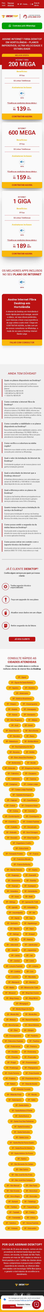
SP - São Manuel (13, 1185)
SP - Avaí (14, 725)
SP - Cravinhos (10, 822)
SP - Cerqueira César (30, 806)
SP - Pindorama (30, 1052)
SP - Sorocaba (31, 1196)
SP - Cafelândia (14, 779)
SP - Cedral (10, 806)
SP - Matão (10, 988)
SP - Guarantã (30, 875)
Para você (3, 4)
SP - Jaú (29, 955)
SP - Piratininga (12, 1068)
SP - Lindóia (15, 971)
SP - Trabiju (30, 1212)
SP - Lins (30, 971)
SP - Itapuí (30, 929)
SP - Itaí (32, 913)
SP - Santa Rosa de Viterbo (22, 1148)
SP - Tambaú (12, 1207)
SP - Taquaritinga (30, 1207)
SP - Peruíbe (12, 1052)
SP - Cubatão (12, 827)
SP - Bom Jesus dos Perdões (22, 757)
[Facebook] (22, 1295)
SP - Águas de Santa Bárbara (22, 683)
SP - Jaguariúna (30, 950)
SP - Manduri (31, 982)
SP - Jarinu (15, 955)
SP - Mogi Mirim (32, 998)
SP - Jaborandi (12, 945)
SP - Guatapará (30, 886)
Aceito (12, 1306)
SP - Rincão (32, 1095)
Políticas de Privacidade (29, 1300)
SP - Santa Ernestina (22, 1127)
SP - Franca (33, 854)
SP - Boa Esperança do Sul (22, 747)
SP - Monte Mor (31, 1014)
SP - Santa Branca (22, 1116)
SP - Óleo (14, 1030)
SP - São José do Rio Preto (22, 1175)
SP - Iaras (15, 897)
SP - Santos (22, 1159)
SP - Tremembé (14, 1218)
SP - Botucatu (10, 768)
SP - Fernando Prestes (14, 854)
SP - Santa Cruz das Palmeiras (22, 1121)
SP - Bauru (30, 736)
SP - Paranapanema (13, 1036)
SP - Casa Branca (30, 800)
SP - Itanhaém (12, 923)
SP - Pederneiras (13, 1046)
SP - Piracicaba (30, 1057)
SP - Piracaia (13, 1057)
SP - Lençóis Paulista (14, 966)
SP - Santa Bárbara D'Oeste (22, 1111)
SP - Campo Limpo (31, 784)
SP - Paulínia (34, 1041)
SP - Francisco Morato (22, 859)
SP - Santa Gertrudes (22, 1132)
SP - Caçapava (30, 773)
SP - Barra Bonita (31, 731)
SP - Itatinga (14, 934)
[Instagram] (28, 1295)
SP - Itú (14, 939)
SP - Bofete (30, 752)
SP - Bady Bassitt (12, 731)
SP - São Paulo (31, 1185)
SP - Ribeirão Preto (14, 1095)
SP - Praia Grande (32, 1073)
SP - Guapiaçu (13, 875)
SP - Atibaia (32, 720)
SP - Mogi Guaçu (12, 998)
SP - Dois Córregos (30, 832)
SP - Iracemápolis (16, 913)
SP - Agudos (13, 688)
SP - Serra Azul (31, 1191)
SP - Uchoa (31, 1218)
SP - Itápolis (14, 929)
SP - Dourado (12, 838)
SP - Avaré (29, 725)
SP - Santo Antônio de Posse (22, 1153)
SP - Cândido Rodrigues (22, 795)
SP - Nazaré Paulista (30, 1020)
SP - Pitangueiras (31, 1068)
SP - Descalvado (30, 827)
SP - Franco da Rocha (22, 864)
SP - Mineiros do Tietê (29, 988)
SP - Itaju (29, 918)
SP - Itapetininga (30, 923)
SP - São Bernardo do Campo (22, 1164)
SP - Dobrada (11, 832)
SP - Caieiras (31, 779)
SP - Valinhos (11, 1223)
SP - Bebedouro (12, 741)
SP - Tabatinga (30, 1202)
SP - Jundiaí (15, 961)
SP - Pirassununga (29, 1062)
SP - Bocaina (14, 752)
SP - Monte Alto (13, 1014)
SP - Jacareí (12, 950)
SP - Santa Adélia (22, 1105)
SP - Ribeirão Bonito (29, 1084)
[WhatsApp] (15, 1295)
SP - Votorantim (30, 1228)
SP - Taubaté (14, 1212)
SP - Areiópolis (29, 715)
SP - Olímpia (29, 1030)
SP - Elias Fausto (30, 838)
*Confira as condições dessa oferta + (22, 172)
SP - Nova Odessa (32, 1025)
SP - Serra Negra (13, 1196)
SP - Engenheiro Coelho (22, 843)
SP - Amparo (11, 704)
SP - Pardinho (33, 1036)
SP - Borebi (31, 763)
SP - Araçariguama (30, 704)
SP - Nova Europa (11, 1025)
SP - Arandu (12, 709)
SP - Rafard (11, 1084)
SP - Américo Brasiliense (22, 699)
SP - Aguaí (22, 677)
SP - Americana (22, 693)
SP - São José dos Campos (22, 1180)
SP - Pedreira (32, 1046)
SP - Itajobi (15, 918)
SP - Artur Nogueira (14, 720)
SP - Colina (14, 811)
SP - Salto (31, 1100)
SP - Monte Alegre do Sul (22, 1009)
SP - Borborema (14, 763)
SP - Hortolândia (31, 891)
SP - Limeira (33, 966)
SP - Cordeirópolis (12, 816)
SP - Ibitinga (10, 902)
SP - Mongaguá (22, 1004)
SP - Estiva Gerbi (22, 848)
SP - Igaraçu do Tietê (30, 902)
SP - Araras (13, 715)
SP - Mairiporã (13, 982)
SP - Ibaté (29, 897)
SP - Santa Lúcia (22, 1137)
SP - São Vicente (13, 1191)
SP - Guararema (14, 880)
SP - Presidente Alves (30, 1078)
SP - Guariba (31, 880)
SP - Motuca (11, 1020)
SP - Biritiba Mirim (31, 741)
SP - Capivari (12, 800)
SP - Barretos (15, 736)
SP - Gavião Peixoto (14, 870)
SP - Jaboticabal (31, 945)
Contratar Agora (22, 185)
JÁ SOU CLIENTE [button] (22, 639)
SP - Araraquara (30, 709)
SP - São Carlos (22, 1169)
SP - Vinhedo (13, 1228)
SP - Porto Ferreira (12, 1073)
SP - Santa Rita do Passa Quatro (22, 1143)
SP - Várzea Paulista (30, 1223)
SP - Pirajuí (11, 1062)
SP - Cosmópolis (32, 816)
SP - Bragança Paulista (30, 768)
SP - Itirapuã (30, 934)
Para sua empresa (11, 4)
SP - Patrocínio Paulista (14, 1041)
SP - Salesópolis (15, 1100)
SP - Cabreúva (13, 773)
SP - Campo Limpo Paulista (22, 790)
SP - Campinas (11, 784)
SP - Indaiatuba (30, 907)
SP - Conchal (30, 811)
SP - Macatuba (30, 977)
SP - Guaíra (33, 870)
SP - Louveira (13, 977)
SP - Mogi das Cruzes (30, 993)
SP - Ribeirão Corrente (22, 1089)
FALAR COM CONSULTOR (22, 342)
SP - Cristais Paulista (31, 822)
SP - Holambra (12, 891)
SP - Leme (30, 961)
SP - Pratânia (10, 1078)
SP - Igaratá (12, 907)
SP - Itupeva (28, 939)
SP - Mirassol (10, 993)
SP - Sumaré (13, 1202)
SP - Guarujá (13, 886)
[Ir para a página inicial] (10, 16)
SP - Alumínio (30, 688)
